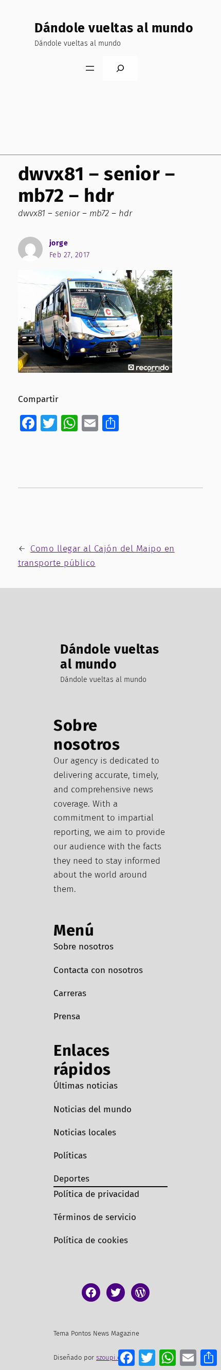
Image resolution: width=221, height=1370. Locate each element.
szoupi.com (113, 1357)
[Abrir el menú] (90, 68)
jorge (58, 243)
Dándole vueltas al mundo (113, 28)
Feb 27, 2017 (69, 255)
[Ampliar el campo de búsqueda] (120, 68)
